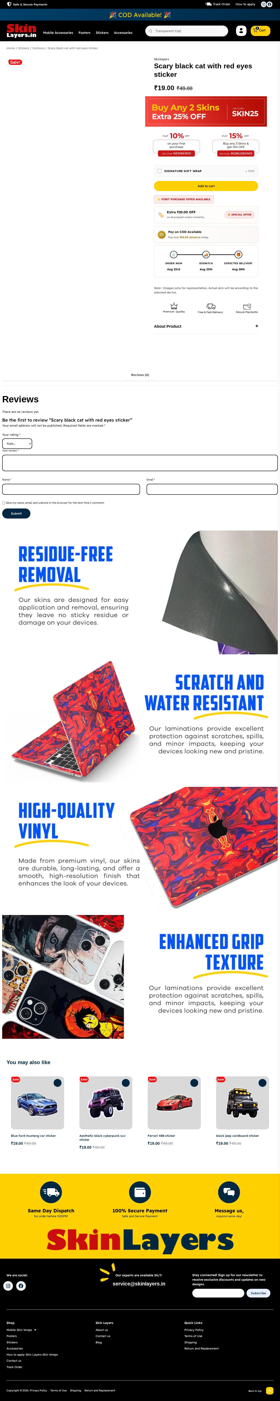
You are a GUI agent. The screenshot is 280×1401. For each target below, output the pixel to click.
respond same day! (229, 1216)
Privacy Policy (194, 1330)
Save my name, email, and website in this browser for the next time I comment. (55, 502)
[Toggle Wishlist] (57, 1083)
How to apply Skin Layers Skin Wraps (32, 1354)
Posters (84, 33)
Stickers (102, 33)
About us (102, 1330)
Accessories (123, 33)
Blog (99, 1342)
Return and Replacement (201, 1348)
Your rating (11, 435)
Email (151, 479)
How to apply (245, 4)
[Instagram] (264, 4)
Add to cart (206, 186)
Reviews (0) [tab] (140, 375)
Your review (10, 450)
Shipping (190, 1342)
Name (6, 479)
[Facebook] (269, 4)
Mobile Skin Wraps (19, 1330)
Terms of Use (193, 1336)
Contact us (14, 1360)
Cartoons (38, 48)
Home (11, 48)
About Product (167, 326)
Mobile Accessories (58, 33)
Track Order (221, 4)
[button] (206, 326)
